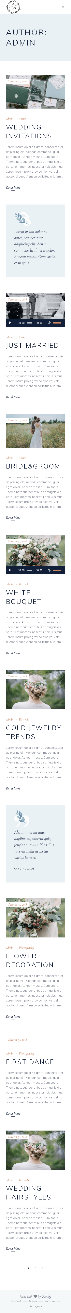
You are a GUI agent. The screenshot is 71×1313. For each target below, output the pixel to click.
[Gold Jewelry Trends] (35, 690)
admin (9, 119)
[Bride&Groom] (35, 431)
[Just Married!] (35, 310)
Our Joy (46, 1296)
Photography (26, 948)
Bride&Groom (33, 466)
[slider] (57, 323)
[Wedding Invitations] (35, 92)
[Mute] (49, 323)
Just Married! (33, 345)
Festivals (24, 584)
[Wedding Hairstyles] (35, 1150)
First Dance (30, 1062)
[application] (35, 323)
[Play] (10, 323)
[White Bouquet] (35, 554)
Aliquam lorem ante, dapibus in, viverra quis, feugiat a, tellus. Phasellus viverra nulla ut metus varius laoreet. (34, 845)
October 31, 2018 (17, 81)
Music (22, 119)
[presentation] (12, 918)
